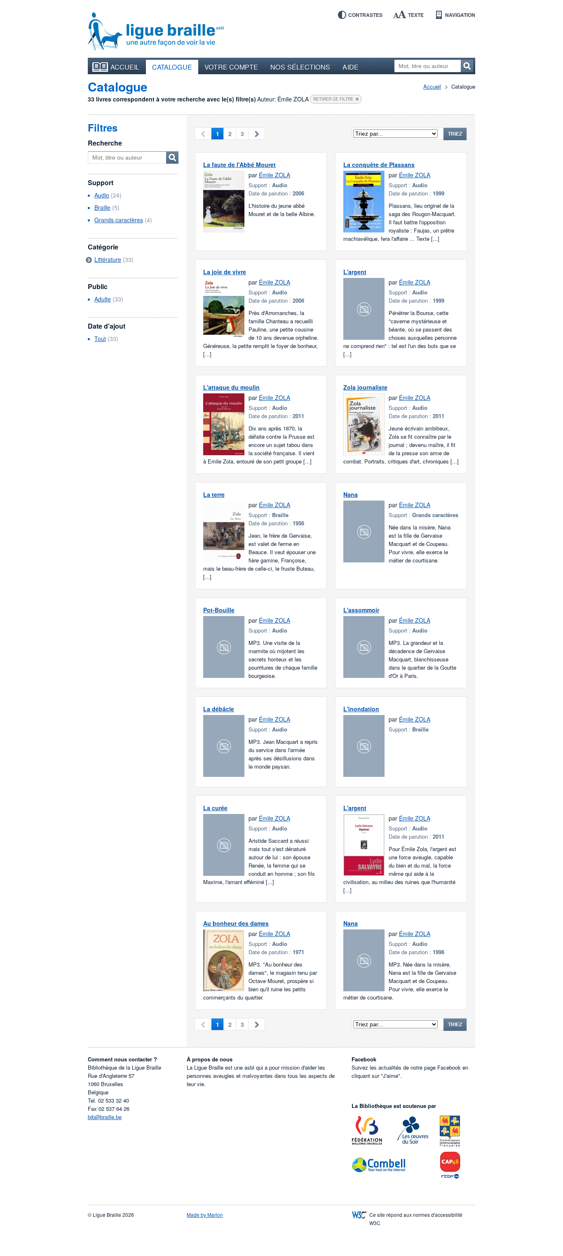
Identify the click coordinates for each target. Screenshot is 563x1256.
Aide (350, 67)
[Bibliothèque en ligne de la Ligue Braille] (156, 31)
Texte (416, 15)
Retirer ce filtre (333, 99)
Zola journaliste (365, 387)
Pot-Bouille (219, 610)
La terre (214, 494)
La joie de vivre (224, 272)
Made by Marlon (205, 1214)
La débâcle (218, 709)
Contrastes (365, 15)
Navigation (460, 15)
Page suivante (256, 133)
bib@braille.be (105, 1117)
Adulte (102, 299)
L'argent (354, 272)
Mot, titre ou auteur (172, 157)
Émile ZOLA (274, 175)
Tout (100, 338)
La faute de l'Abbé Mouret (239, 164)
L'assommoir (361, 610)
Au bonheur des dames (236, 923)
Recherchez (467, 66)
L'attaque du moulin (231, 387)
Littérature (107, 259)
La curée (215, 808)
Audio (101, 195)
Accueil (125, 67)
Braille (102, 207)
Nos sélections (300, 67)
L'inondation (361, 709)
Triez (455, 134)
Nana (350, 494)
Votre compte (231, 67)
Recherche (105, 143)
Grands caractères (118, 220)
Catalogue (172, 67)
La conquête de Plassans (379, 164)
